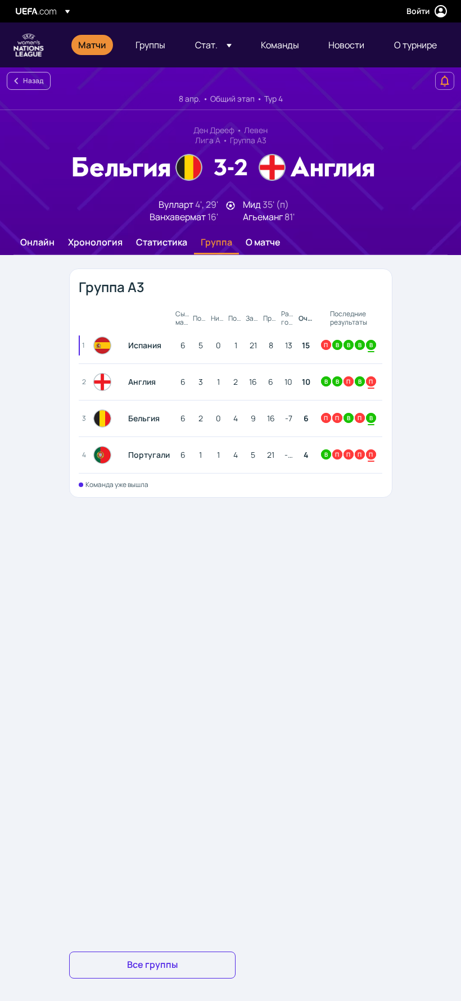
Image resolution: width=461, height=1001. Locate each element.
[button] (213, 45)
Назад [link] (33, 80)
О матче (263, 243)
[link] (92, 45)
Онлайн (37, 243)
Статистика (161, 243)
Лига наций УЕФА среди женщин (28, 45)
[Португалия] (104, 455)
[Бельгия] (104, 418)
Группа (216, 243)
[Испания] (104, 345)
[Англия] (104, 382)
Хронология (95, 243)
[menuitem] (93, 45)
